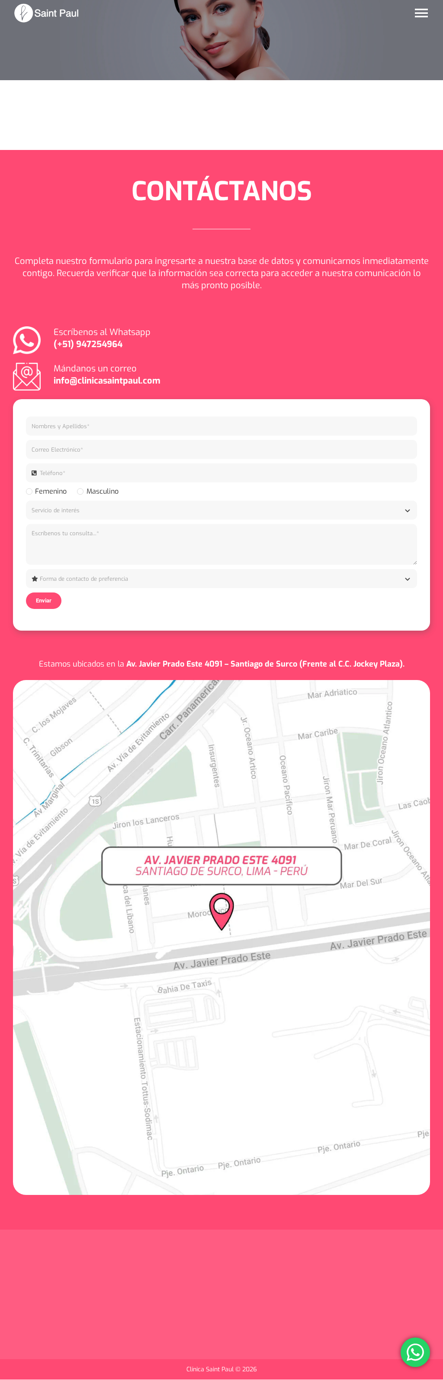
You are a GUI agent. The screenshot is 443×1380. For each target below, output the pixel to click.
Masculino (102, 491)
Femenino (51, 491)
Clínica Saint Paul (210, 1369)
